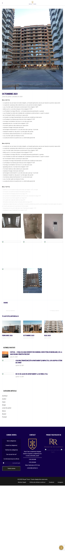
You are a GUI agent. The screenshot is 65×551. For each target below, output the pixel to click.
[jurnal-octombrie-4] (11, 253)
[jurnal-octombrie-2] (32, 226)
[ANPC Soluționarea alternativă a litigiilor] (53, 451)
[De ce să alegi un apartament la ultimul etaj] (8, 379)
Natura (4, 411)
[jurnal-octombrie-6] (53, 253)
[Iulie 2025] (53, 327)
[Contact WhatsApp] (32, 550)
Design (4, 405)
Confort (4, 399)
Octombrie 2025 (28, 335)
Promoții (4, 417)
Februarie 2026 (7, 335)
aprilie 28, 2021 (20, 365)
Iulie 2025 (47, 335)
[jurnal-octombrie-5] (32, 253)
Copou (3, 402)
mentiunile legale (16, 463)
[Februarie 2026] (11, 327)
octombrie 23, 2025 (28, 338)
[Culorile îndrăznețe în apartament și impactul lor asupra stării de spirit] (8, 365)
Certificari (4, 396)
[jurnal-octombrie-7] (11, 275)
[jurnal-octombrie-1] (11, 221)
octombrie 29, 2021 (17, 96)
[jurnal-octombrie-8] (32, 280)
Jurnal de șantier (6, 96)
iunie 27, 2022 (13, 357)
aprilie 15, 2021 (20, 376)
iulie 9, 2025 (47, 338)
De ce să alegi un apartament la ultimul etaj (32, 374)
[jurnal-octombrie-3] (53, 226)
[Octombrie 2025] (32, 327)
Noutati (4, 414)
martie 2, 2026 (6, 338)
